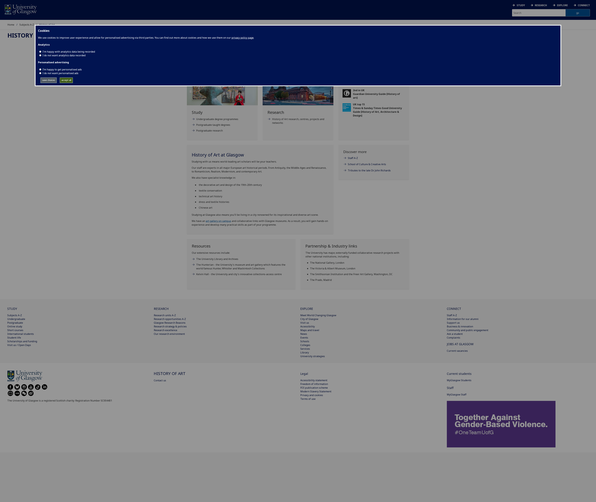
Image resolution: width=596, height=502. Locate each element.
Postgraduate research (209, 130)
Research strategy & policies (170, 326)
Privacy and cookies (311, 395)
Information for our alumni (463, 319)
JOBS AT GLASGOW (460, 344)
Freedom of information (314, 384)
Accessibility (307, 326)
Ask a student (455, 334)
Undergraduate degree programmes (217, 119)
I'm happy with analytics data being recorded (69, 51)
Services (305, 348)
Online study (14, 326)
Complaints (453, 337)
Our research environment (169, 334)
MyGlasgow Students (459, 380)
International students (20, 334)
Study (521, 5)
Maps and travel (309, 330)
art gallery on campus (218, 221)
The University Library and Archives (217, 259)
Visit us (304, 322)
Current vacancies (457, 351)
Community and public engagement (467, 330)
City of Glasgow (309, 319)
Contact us (160, 380)
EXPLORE (306, 309)
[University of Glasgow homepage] (20, 9)
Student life (14, 337)
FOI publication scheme (314, 387)
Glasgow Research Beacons (169, 322)
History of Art (31, 35)
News (303, 334)
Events (304, 337)
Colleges (305, 345)
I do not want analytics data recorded (64, 55)
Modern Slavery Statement (315, 391)
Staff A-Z (353, 158)
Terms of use (308, 399)
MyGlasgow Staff (456, 394)
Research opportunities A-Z (170, 319)
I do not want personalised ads (60, 73)
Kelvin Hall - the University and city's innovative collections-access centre (239, 274)
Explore (562, 5)
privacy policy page (242, 37)
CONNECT (454, 309)
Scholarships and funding (22, 341)
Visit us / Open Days (19, 345)
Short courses (15, 330)
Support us (453, 322)
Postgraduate (15, 322)
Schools (304, 341)
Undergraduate (16, 319)
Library (304, 352)
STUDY (12, 309)
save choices (48, 80)
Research (541, 5)
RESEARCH (161, 309)
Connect (584, 5)
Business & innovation (460, 326)
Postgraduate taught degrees (213, 125)
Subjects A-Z (26, 24)
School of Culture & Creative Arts (367, 164)
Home (10, 24)
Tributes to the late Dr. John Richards (369, 170)
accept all (66, 80)
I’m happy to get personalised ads (62, 69)
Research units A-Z (165, 315)
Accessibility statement (313, 380)
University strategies (312, 356)
